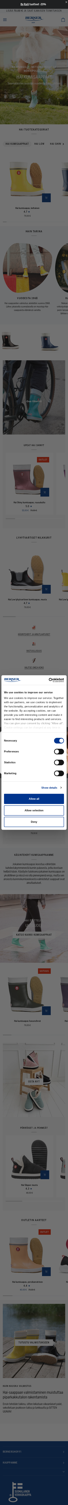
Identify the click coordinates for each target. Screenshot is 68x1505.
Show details (49, 787)
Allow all (34, 798)
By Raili (25, 4)
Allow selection (34, 810)
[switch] (59, 751)
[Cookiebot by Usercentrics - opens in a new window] (49, 680)
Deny (34, 821)
